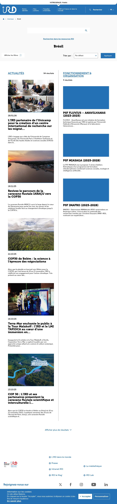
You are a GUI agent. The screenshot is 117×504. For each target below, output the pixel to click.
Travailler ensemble (46, 9)
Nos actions (36, 9)
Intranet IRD (57, 469)
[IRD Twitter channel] (60, 484)
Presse (55, 463)
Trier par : (67, 56)
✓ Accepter (85, 496)
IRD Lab (90, 475)
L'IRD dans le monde (61, 457)
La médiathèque (94, 466)
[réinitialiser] (81, 30)
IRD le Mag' (57, 475)
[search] (99, 10)
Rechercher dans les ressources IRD (58, 39)
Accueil (3, 19)
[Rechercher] (87, 30)
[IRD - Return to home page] (9, 9)
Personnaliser (101, 496)
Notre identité (25, 9)
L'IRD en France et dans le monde (67, 9)
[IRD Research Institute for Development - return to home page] (10, 464)
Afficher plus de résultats (57, 430)
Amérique (10, 19)
